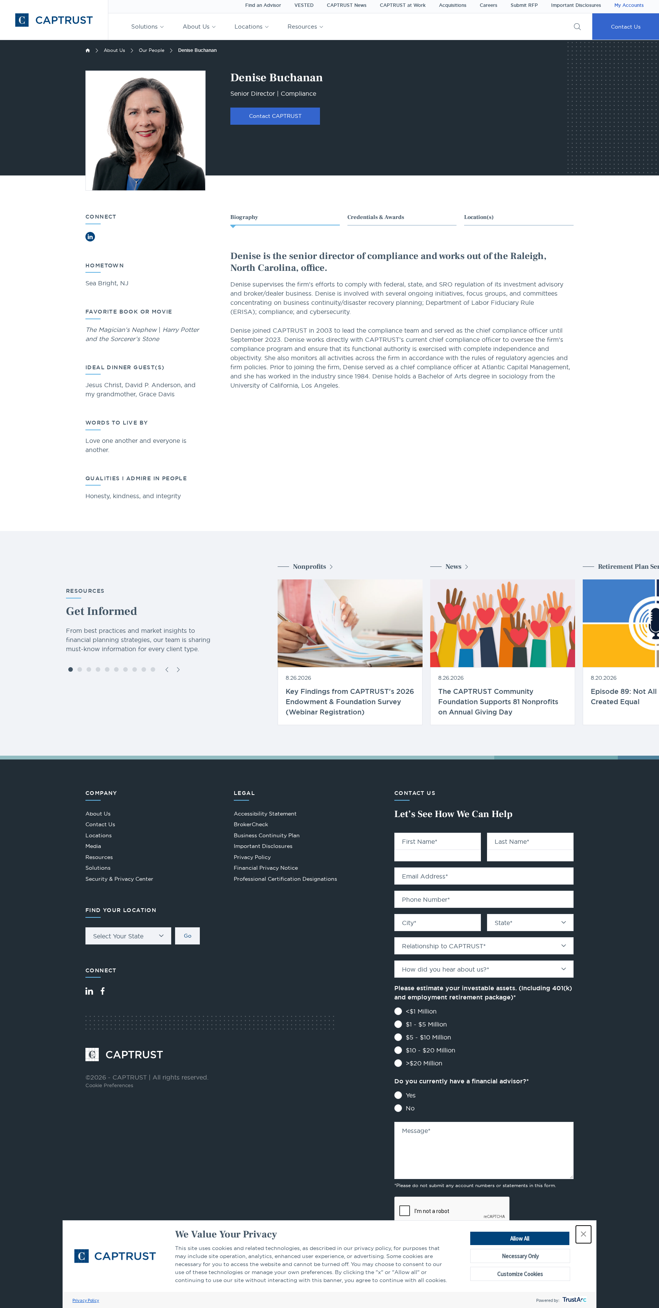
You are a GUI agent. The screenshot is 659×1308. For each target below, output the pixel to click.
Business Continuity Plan (267, 835)
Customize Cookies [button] (520, 1273)
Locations (248, 26)
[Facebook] (102, 991)
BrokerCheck (251, 825)
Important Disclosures (576, 5)
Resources (302, 26)
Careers (488, 5)
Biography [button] (244, 217)
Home (87, 50)
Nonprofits (309, 566)
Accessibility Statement (265, 813)
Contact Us (626, 26)
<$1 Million (421, 1011)
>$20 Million (424, 1063)
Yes (411, 1095)
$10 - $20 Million (430, 1050)
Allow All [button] (519, 1238)
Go (187, 935)
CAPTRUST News (346, 5)
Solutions (144, 26)
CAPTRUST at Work (403, 5)
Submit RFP (524, 5)
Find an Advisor (263, 5)
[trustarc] (573, 1300)
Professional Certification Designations (285, 880)
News (453, 566)
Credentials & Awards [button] (375, 217)
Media (93, 846)
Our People (151, 50)
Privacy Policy (85, 1300)
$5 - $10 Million (428, 1037)
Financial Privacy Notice (266, 867)
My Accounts (629, 5)
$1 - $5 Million (426, 1024)
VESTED (303, 5)
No (410, 1108)
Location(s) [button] (479, 217)
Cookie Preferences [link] (109, 1085)
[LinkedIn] (89, 991)
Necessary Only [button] (520, 1256)
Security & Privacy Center (119, 878)
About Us (196, 26)
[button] (583, 1234)
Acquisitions (452, 5)
